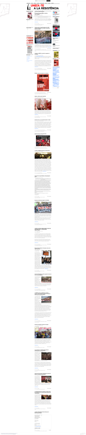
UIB (54, 84)
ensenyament (55, 73)
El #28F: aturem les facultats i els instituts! (41, 73)
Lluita (43, 24)
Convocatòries (41, 92)
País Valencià (54, 81)
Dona (58, 72)
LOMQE (40, 69)
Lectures (49, 3)
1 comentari (40, 413)
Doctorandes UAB (28, 58)
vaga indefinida (45, 173)
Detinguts (57, 72)
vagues (53, 86)
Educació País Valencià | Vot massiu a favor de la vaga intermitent (42, 248)
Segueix (54, 44)
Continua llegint (36, 66)
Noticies (43, 50)
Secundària (42, 131)
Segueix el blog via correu (55, 38)
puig (57, 81)
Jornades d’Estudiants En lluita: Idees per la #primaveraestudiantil (42, 412)
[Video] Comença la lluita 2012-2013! (40, 133)
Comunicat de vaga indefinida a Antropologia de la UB (42, 176)
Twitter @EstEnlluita (56, 14)
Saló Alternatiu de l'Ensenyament (29, 60)
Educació (46, 130)
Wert (56, 86)
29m (57, 68)
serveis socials (58, 83)
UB (57, 84)
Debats (56, 72)
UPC (57, 84)
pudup (56, 81)
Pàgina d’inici (28, 3)
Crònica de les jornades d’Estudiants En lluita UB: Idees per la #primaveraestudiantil (43, 374)
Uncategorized (39, 320)
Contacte (52, 3)
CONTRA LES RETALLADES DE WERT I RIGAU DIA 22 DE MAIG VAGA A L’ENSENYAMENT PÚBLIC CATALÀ (43, 229)
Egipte (44, 147)
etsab (43, 173)
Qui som (32, 3)
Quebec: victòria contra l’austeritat (40, 96)
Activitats (38, 3)
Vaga (46, 69)
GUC (56, 75)
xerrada (58, 86)
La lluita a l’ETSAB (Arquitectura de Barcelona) (42, 150)
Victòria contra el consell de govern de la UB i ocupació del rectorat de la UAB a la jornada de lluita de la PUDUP (42, 28)
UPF (58, 84)
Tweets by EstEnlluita (54, 15)
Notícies (40, 48)
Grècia (55, 75)
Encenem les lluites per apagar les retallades (42, 200)
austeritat (43, 116)
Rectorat (54, 81)
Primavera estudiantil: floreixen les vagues (41, 324)
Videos (38, 146)
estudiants (41, 24)
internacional (36, 117)
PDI (47, 50)
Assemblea (42, 130)
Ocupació (45, 50)
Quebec (39, 117)
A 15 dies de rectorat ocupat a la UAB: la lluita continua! (41, 14)
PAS (46, 50)
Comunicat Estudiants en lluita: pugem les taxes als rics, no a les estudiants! (43, 274)
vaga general (55, 85)
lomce (38, 69)
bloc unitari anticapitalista (43, 289)
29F (56, 68)
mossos (41, 50)
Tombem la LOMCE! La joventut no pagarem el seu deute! (42, 54)
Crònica (53, 72)
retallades (49, 50)
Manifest (54, 78)
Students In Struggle (56, 48)
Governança (54, 75)
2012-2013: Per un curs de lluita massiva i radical (42, 119)
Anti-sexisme (57, 69)
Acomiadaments (43, 49)
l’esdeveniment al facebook (38, 426)
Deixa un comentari (49, 23)
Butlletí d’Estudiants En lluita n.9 (40, 56)
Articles (35, 3)
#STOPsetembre (54, 68)
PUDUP (27, 59)
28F (55, 68)
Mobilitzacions (42, 3)
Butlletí (46, 3)
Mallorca (58, 77)
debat (54, 72)
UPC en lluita (28, 61)
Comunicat (44, 130)
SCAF (53, 83)
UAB (50, 50)
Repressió (54, 82)
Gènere (58, 75)
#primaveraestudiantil (38, 24)
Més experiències (56, 79)
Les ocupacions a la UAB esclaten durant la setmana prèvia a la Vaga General (42, 350)
